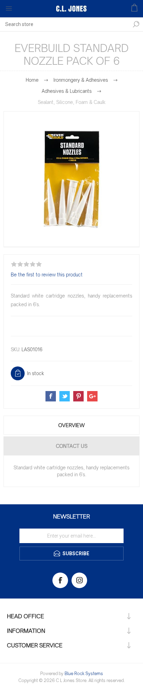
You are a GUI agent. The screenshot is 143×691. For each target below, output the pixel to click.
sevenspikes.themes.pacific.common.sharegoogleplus (92, 396)
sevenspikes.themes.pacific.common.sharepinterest (78, 396)
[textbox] (64, 24)
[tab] (71, 425)
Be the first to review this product (47, 274)
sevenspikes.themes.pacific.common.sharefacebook (50, 396)
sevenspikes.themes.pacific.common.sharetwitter (64, 396)
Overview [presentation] (71, 425)
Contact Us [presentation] (71, 446)
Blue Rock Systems (84, 673)
